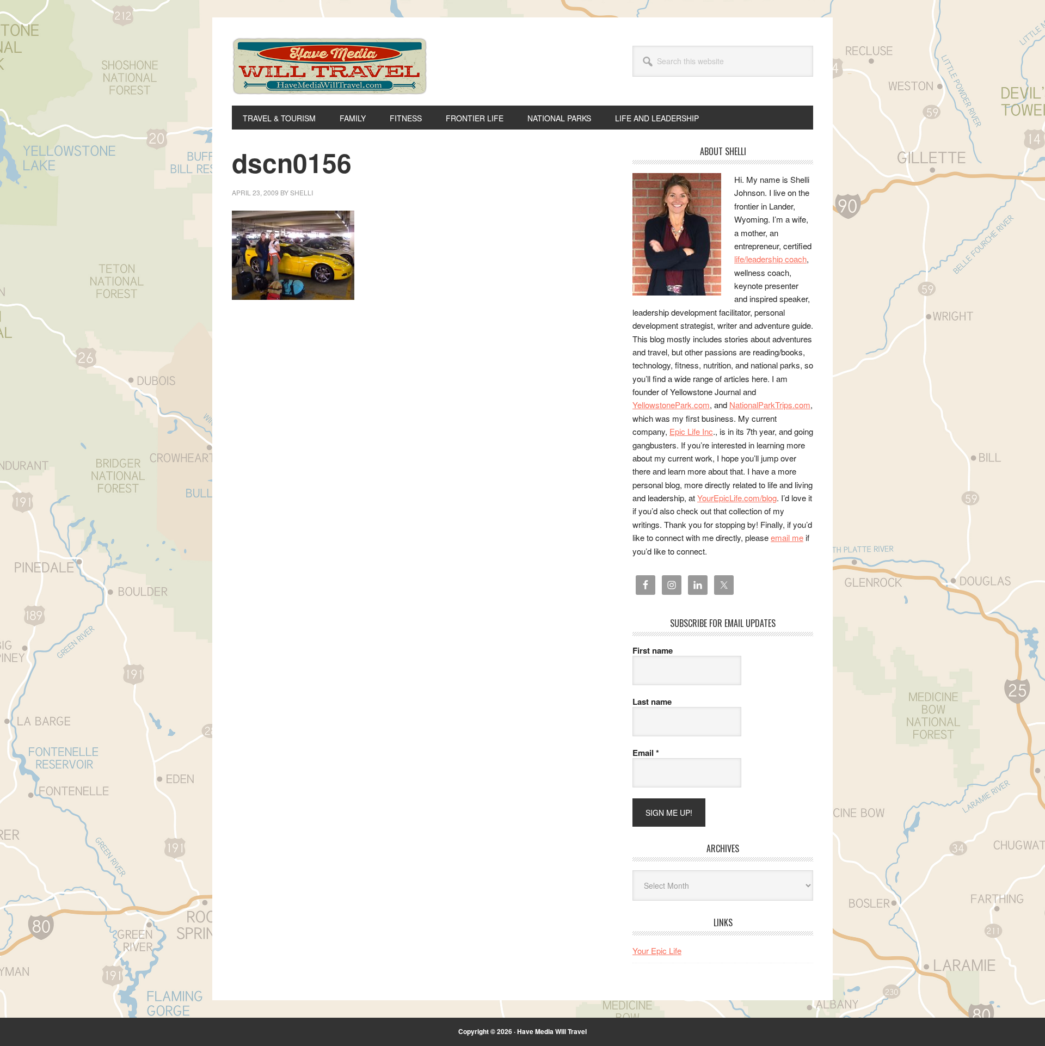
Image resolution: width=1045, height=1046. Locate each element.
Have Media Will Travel (330, 80)
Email (645, 752)
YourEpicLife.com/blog (737, 497)
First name (652, 650)
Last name (652, 701)
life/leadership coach (770, 258)
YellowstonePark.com (671, 404)
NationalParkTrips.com (769, 404)
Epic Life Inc (691, 431)
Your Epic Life (656, 950)
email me (787, 537)
